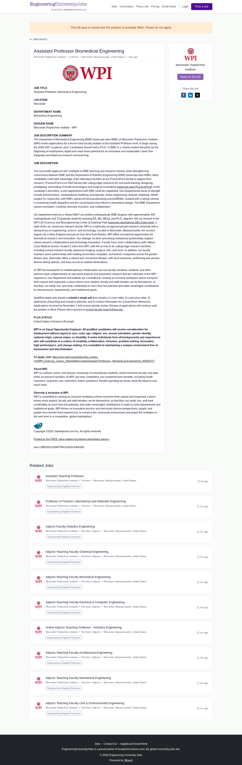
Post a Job (142, 6)
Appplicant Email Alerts (134, 743)
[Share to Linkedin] (190, 95)
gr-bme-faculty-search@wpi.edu (104, 309)
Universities (127, 6)
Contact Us (110, 743)
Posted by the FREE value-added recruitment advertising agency (71, 439)
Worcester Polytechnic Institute (50, 57)
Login (185, 6)
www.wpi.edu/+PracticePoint (134, 187)
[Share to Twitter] (197, 95)
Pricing (155, 6)
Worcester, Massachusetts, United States (103, 57)
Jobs (114, 6)
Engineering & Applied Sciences (63, 486)
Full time (73, 57)
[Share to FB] (183, 95)
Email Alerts (169, 6)
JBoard (128, 760)
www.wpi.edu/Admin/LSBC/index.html (131, 222)
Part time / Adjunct (90, 531)
